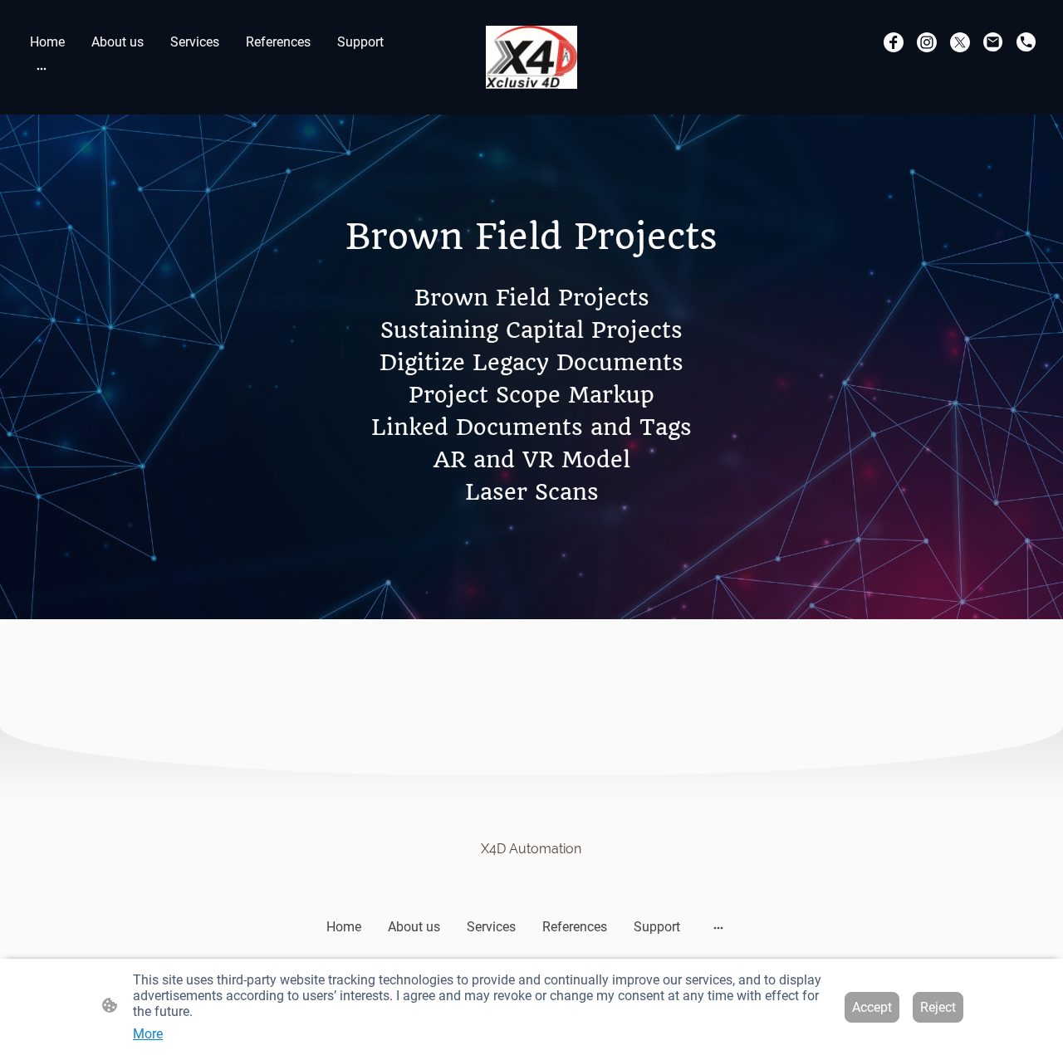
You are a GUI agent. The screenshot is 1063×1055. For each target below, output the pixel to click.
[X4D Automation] (531, 876)
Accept (872, 1007)
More (148, 1034)
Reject (938, 1007)
